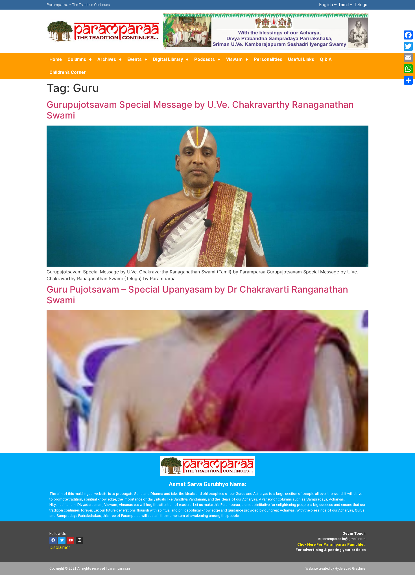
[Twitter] (61, 540)
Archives (106, 59)
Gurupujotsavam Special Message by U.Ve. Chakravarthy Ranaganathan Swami (200, 110)
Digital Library (168, 59)
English (326, 4)
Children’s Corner (67, 72)
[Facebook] (53, 540)
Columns (76, 59)
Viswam (234, 59)
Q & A (326, 59)
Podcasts (204, 59)
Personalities (268, 59)
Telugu (361, 4)
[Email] (408, 57)
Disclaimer (60, 547)
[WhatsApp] (408, 68)
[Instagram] (79, 540)
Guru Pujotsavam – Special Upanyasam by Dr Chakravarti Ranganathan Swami (197, 295)
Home (55, 59)
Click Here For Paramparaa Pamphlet (331, 544)
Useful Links (301, 59)
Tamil (343, 4)
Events (134, 59)
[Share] (408, 80)
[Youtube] (70, 540)
